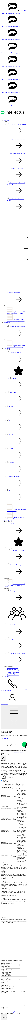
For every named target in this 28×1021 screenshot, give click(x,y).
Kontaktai (6, 676)
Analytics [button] (3, 879)
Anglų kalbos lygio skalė (13, 669)
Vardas (3, 965)
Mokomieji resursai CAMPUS (14, 670)
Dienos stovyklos (8, 520)
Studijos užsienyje (11, 673)
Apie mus (6, 586)
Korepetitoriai (7, 348)
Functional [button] (3, 863)
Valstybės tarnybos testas (13, 675)
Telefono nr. (4, 989)
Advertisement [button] (4, 888)
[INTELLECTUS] (12, 117)
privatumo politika (18, 752)
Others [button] (2, 896)
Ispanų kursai (7, 322)
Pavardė (3, 969)
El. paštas (3, 986)
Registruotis (4, 1017)
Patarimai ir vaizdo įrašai (13, 672)
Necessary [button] (3, 778)
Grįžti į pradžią (4, 738)
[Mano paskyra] (12, 702)
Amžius (3, 973)
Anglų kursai (7, 120)
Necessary (5, 780)
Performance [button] (4, 871)
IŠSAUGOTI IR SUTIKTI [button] (7, 903)
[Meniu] (14, 717)
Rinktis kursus (10, 690)
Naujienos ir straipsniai (12, 668)
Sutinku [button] (2, 753)
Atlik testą (23, 10)
